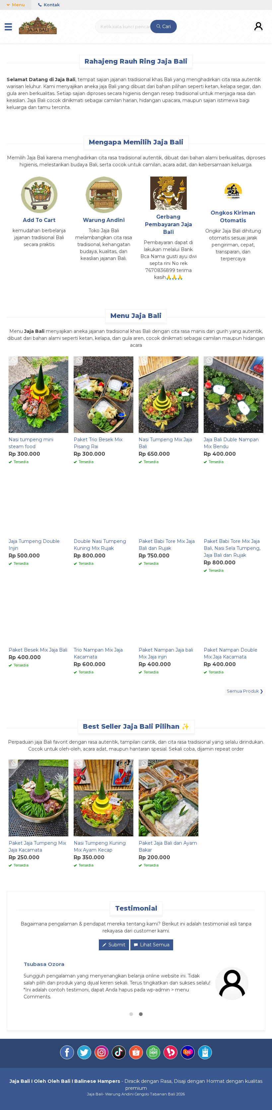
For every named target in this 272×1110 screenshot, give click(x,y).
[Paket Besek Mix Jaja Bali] (38, 613)
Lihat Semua (154, 945)
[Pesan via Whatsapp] (14, 360)
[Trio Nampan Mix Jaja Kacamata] (103, 613)
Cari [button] (166, 26)
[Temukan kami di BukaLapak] (170, 1053)
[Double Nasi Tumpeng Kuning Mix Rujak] (103, 504)
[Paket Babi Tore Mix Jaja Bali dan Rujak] (168, 504)
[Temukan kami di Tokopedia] (153, 1053)
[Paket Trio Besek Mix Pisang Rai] (103, 394)
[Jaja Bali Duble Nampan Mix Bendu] (233, 394)
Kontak (51, 4)
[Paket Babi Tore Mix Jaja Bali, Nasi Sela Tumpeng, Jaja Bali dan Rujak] (233, 504)
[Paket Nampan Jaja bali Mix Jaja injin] (168, 613)
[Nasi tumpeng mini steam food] (38, 394)
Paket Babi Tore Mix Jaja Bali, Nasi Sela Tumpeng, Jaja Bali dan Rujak (232, 548)
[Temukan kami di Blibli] (205, 1053)
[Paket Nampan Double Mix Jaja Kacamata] (233, 613)
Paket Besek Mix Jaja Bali (38, 650)
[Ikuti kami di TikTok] (119, 1053)
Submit (116, 945)
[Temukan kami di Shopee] (136, 1053)
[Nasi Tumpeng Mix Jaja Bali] (168, 394)
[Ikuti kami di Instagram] (101, 1053)
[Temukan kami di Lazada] (188, 1053)
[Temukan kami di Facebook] (67, 1053)
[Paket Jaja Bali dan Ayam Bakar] (168, 797)
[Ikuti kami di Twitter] (84, 1053)
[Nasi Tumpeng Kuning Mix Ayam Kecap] (103, 797)
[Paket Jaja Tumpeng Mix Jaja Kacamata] (38, 797)
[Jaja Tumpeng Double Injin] (38, 504)
